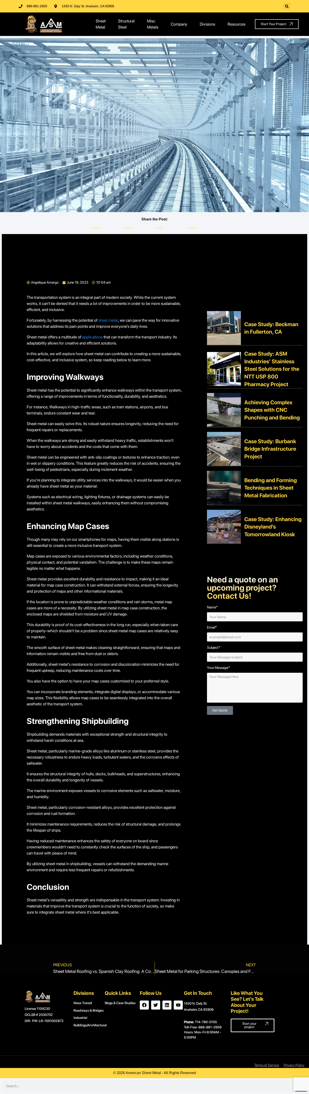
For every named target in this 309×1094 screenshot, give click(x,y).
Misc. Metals (152, 24)
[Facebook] (144, 1005)
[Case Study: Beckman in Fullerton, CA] (224, 328)
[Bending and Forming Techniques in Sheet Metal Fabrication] (224, 487)
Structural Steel (126, 24)
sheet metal (108, 320)
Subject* (213, 647)
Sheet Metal (101, 24)
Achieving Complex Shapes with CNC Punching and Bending (272, 410)
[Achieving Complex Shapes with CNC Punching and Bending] (224, 409)
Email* (212, 627)
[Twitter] (155, 1005)
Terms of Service (266, 1065)
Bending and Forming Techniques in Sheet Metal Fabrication (270, 488)
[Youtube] (178, 1005)
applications (92, 337)
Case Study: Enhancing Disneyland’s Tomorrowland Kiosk (273, 527)
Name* (212, 607)
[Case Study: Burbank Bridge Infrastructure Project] (224, 448)
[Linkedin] (166, 1005)
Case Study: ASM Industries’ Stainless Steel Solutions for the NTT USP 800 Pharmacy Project (271, 368)
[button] (286, 6)
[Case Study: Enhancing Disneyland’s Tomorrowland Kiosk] (224, 526)
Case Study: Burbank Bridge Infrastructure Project (270, 449)
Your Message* (218, 667)
